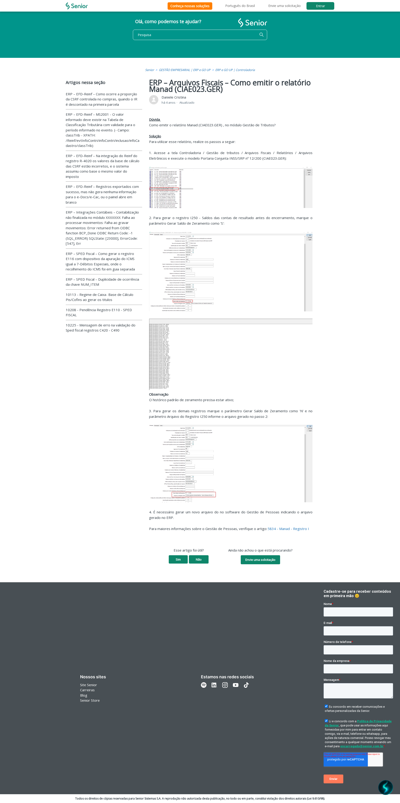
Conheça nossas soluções (189, 6)
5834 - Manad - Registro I (288, 528)
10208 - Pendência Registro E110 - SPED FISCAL (99, 312)
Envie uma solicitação (284, 5)
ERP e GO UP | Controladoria (235, 70)
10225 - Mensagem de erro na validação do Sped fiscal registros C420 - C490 (100, 328)
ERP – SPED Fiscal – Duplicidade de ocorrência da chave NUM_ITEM (102, 282)
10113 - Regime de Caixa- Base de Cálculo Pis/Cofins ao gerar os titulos (99, 297)
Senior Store (90, 700)
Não (199, 559)
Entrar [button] (320, 6)
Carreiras (87, 690)
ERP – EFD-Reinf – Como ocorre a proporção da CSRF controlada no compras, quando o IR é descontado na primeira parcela (101, 99)
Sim (178, 559)
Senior (149, 70)
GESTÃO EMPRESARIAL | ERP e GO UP (184, 70)
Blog (83, 695)
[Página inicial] (77, 5)
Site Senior (88, 684)
